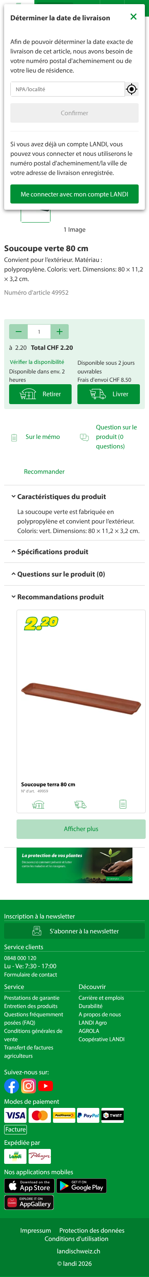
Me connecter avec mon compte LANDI (74, 194)
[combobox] (68, 89)
